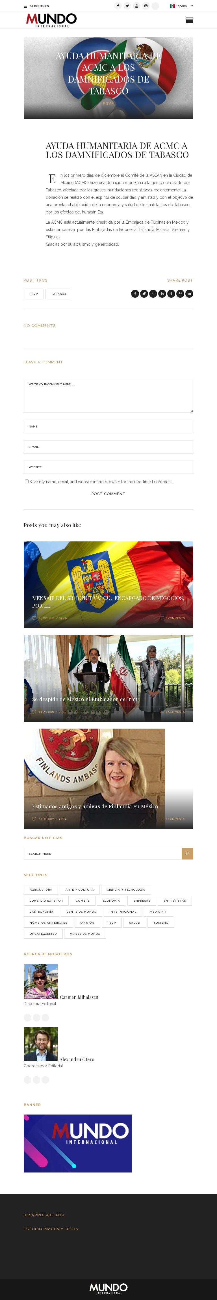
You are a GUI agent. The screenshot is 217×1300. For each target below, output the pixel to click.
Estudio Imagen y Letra (51, 1229)
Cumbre (83, 900)
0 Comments (175, 618)
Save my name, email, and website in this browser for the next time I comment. (101, 482)
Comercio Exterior (46, 900)
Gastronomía (41, 911)
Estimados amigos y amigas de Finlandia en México (95, 806)
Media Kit (158, 911)
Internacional (123, 911)
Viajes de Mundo (85, 933)
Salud (134, 922)
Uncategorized (43, 933)
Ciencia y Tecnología (126, 889)
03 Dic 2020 (46, 618)
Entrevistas (175, 900)
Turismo (160, 922)
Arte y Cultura (80, 889)
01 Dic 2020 (46, 711)
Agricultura (41, 889)
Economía (111, 900)
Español (181, 6)
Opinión (87, 922)
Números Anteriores (48, 922)
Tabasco (58, 293)
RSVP (108, 103)
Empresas (141, 900)
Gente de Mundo (81, 911)
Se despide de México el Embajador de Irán (85, 699)
